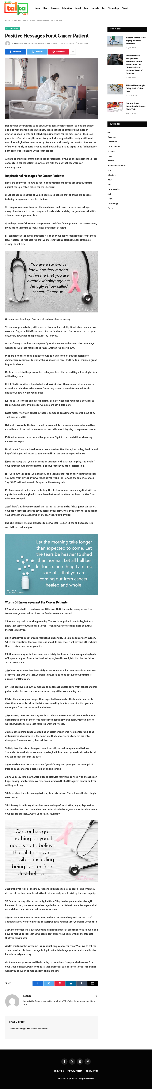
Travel (125, 8)
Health (78, 8)
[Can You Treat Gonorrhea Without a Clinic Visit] (115, 107)
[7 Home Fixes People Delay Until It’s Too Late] (115, 89)
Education (67, 8)
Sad (109, 194)
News (45, 8)
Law (86, 8)
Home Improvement (116, 165)
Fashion (111, 151)
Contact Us (92, 1071)
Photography (113, 189)
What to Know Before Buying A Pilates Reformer (136, 40)
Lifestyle (95, 8)
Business (55, 8)
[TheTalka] (16, 8)
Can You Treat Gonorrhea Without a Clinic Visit (135, 106)
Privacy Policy (75, 1071)
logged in (25, 1028)
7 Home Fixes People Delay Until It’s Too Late (135, 88)
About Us (59, 1071)
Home (37, 8)
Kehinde (17, 43)
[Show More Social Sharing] (73, 52)
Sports (110, 198)
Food (109, 156)
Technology (113, 8)
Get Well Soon (12, 28)
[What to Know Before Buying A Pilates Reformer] (115, 41)
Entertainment (114, 146)
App (109, 132)
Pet (103, 8)
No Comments (68, 43)
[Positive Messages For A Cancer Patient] (51, 88)
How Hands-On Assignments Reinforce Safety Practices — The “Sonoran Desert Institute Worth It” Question (134, 64)
